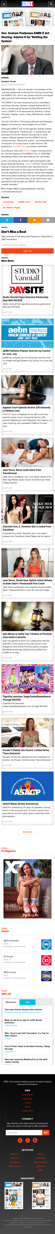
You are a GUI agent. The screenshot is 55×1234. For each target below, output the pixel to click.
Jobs (27, 1002)
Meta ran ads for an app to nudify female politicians (23, 1021)
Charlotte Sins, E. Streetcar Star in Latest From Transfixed (27, 528)
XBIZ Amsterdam (11, 940)
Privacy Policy (27, 1110)
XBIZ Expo (40, 1166)
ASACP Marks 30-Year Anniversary (20, 804)
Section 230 (41, 201)
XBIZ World (14, 1162)
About (27, 1106)
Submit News (27, 1094)
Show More (27, 831)
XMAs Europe (9, 972)
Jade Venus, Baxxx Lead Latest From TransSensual (22, 471)
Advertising (27, 1098)
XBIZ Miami (40, 1158)
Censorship (8, 201)
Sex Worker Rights (11, 207)
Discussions (11, 1002)
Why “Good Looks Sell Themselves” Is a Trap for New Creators (27, 1034)
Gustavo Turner (8, 81)
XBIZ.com (14, 1154)
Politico (26, 150)
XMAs (40, 1170)
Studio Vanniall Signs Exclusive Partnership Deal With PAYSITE (25, 298)
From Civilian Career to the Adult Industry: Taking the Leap (27, 1047)
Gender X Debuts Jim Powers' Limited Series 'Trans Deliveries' (26, 751)
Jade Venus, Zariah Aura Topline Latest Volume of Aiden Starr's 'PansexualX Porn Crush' (27, 581)
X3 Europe (8, 956)
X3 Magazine (8, 851)
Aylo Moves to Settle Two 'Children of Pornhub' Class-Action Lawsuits (27, 635)
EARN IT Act (24, 201)
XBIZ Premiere (14, 1166)
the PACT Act (19, 146)
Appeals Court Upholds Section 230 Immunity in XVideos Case (26, 409)
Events (5, 931)
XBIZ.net (6, 994)
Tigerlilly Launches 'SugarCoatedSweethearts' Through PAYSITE (27, 698)
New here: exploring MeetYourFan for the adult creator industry (26, 1060)
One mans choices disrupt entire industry (23, 1009)
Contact (27, 1102)
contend (29, 163)
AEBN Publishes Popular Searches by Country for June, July (26, 352)
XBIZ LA (40, 1154)
